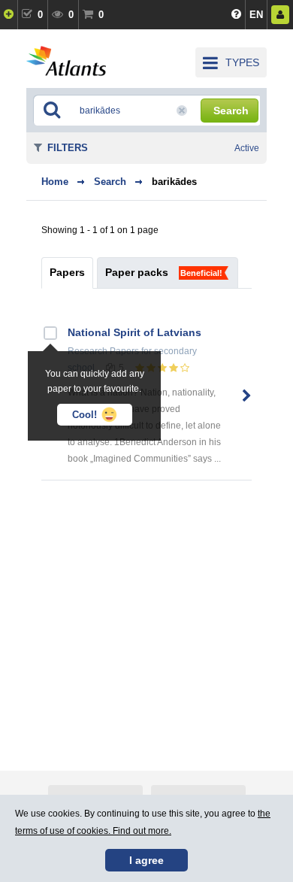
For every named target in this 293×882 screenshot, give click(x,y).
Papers (67, 272)
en (256, 14)
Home (54, 181)
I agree (146, 860)
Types (242, 62)
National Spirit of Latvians (134, 332)
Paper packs (136, 272)
